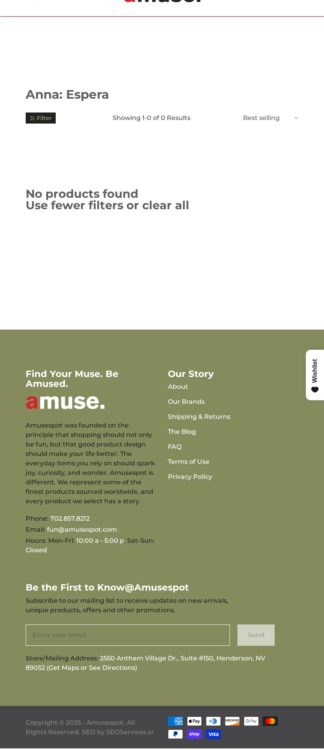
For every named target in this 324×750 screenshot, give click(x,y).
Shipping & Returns (199, 416)
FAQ (174, 446)
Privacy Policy (190, 476)
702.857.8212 (70, 518)
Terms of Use (188, 461)
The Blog (182, 431)
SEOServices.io (129, 732)
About (178, 386)
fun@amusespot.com (82, 529)
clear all (165, 205)
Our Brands (186, 401)
